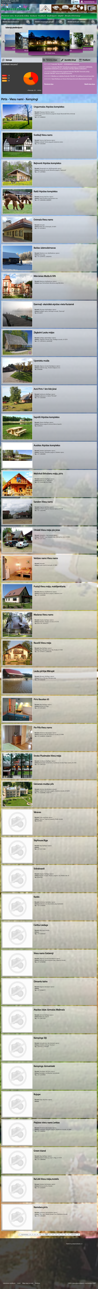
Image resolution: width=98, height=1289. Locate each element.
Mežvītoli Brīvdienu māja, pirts (48, 474)
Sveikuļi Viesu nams (43, 135)
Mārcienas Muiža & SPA (45, 276)
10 (40, 1234)
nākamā (73, 1234)
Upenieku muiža (41, 361)
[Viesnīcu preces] (68, 12)
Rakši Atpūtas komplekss (46, 191)
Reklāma (37, 1283)
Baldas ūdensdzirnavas (45, 248)
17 (62, 1234)
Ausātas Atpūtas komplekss (47, 445)
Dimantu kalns (41, 982)
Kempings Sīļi (40, 1038)
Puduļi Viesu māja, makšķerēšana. (50, 586)
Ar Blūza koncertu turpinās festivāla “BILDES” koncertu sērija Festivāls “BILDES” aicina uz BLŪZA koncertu (66, 72)
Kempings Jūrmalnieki (44, 1066)
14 (52, 1234)
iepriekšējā (24, 1234)
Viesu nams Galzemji (43, 953)
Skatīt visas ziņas (89, 84)
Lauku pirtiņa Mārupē (44, 671)
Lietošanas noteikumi (9, 1283)
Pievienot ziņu (48, 84)
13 (49, 1234)
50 (6, 81)
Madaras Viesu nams (43, 615)
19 (68, 1234)
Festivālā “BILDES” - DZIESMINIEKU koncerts (61, 64)
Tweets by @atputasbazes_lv (74, 1244)
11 (43, 1234)
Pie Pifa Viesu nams (43, 728)
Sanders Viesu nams (43, 502)
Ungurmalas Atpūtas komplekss (49, 107)
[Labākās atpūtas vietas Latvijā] (15, 12)
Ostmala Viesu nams (43, 220)
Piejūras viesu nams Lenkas (47, 1123)
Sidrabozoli (39, 869)
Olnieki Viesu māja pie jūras (47, 530)
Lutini (18, 1283)
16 (59, 1234)
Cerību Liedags (41, 925)
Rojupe (37, 1094)
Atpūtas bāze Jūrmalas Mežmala (49, 1010)
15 (56, 1234)
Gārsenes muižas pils (44, 784)
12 (46, 1234)
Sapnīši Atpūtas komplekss (47, 417)
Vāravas (37, 812)
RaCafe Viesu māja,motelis (46, 1179)
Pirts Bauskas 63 (41, 699)
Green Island (40, 1151)
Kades (37, 897)
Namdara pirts (41, 1207)
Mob (76, 2)
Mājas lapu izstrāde (27, 1283)
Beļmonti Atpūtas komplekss (47, 163)
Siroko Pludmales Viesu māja (47, 756)
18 (6, 75)
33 (6, 78)
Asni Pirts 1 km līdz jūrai (45, 389)
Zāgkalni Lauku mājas (44, 333)
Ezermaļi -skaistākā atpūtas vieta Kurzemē (54, 304)
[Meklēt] (28, 22)
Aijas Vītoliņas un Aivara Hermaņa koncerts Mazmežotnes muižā (68, 79)
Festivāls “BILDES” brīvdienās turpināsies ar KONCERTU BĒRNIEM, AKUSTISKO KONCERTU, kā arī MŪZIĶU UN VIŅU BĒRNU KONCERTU (68, 68)
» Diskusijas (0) (31, 90)
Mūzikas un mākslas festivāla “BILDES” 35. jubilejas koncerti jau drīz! (69, 76)
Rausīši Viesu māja (42, 643)
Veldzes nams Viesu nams (46, 558)
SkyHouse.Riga (41, 840)
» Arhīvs (39, 90)
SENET (94, 1283)
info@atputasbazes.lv (7, 11)
